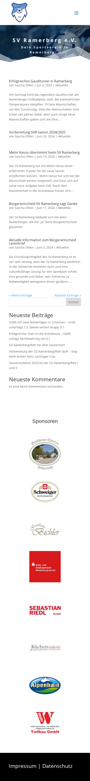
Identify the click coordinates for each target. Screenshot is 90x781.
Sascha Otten (24, 85)
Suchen (73, 302)
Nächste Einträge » (68, 295)
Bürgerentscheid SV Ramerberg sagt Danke (43, 203)
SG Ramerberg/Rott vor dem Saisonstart (37, 345)
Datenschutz (57, 765)
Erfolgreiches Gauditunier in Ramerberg (40, 81)
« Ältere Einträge (20, 295)
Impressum (22, 765)
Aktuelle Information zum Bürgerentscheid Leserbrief (42, 242)
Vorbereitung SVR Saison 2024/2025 (37, 132)
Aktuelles (61, 85)
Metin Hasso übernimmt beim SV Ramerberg (44, 152)
